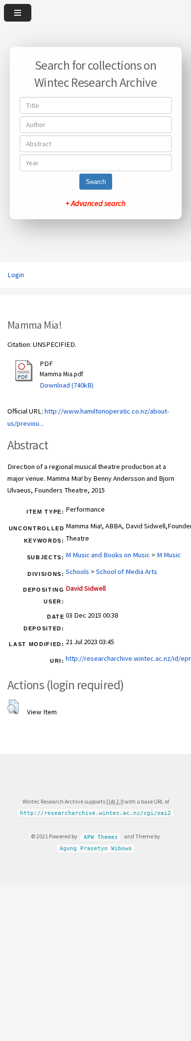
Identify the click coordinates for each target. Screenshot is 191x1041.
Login (15, 274)
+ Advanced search (95, 203)
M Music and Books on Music (108, 554)
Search (96, 181)
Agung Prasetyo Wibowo (96, 848)
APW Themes (101, 836)
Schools (77, 571)
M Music (169, 554)
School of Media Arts (126, 571)
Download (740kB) (67, 385)
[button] (13, 707)
